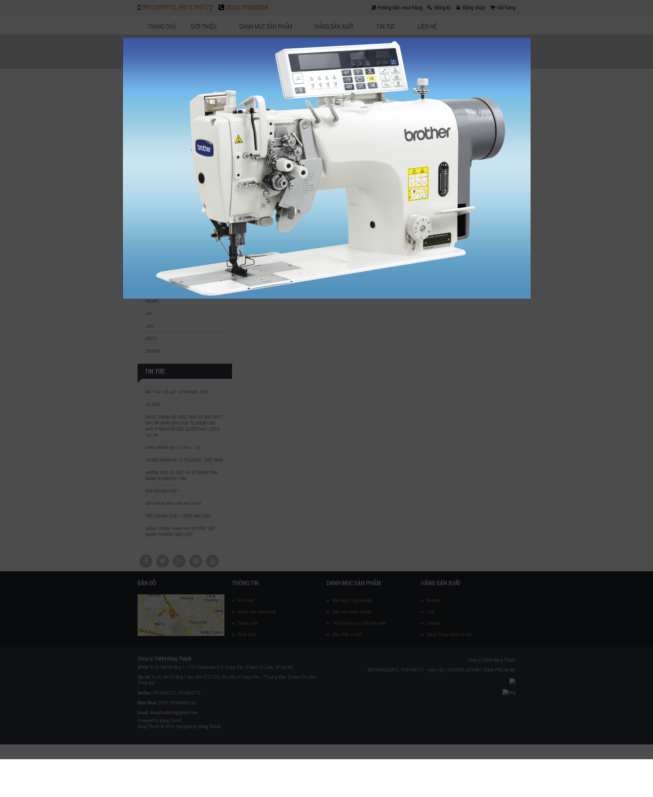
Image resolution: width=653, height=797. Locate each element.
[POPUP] (326, 297)
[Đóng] (530, 37)
